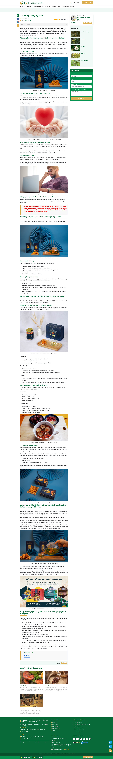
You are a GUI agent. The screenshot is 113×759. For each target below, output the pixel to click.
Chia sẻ (18, 19)
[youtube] (80, 739)
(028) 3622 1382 (37, 757)
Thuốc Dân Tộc (28, 20)
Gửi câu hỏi (81, 98)
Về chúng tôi (54, 722)
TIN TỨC (54, 6)
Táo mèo (83, 39)
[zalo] (77, 739)
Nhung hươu (23, 708)
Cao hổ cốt (26, 655)
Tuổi (72, 79)
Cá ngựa (47, 685)
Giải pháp (47, 6)
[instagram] (84, 739)
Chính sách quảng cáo (78, 727)
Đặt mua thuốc (55, 726)
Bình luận (18, 21)
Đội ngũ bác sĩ (55, 724)
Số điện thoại (74, 84)
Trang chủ (22, 6)
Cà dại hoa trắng (85, 32)
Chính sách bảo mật (78, 722)
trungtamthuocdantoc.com (27, 741)
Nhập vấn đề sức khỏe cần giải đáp (78, 89)
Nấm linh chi (27, 657)
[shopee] (90, 739)
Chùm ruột (83, 53)
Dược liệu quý (28, 9)
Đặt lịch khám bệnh (56, 728)
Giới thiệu (29, 6)
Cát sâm (83, 46)
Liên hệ (72, 6)
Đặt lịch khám (88, 22)
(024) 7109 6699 (25, 757)
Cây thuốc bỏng (84, 60)
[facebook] (74, 739)
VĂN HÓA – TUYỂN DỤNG (63, 6)
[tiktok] (87, 739)
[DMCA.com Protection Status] (76, 742)
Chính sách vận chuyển (78, 731)
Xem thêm (73, 22)
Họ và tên (73, 74)
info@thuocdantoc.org (41, 741)
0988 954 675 (66, 749)
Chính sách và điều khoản (79, 729)
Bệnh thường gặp (38, 6)
